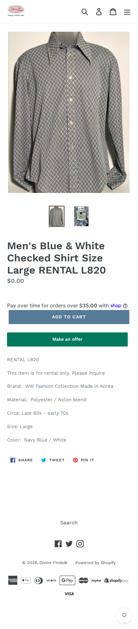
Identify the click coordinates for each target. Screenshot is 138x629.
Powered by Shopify (95, 562)
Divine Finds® (53, 562)
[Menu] (127, 11)
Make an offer (67, 341)
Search (69, 523)
